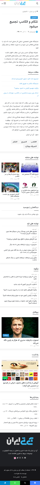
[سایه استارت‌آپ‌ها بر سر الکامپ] (10, 167)
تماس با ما (16, 477)
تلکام (14, 142)
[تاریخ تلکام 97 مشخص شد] (30, 167)
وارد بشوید (21, 214)
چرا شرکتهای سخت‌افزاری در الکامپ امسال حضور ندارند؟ (29, 191)
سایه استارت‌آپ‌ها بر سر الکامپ (12, 175)
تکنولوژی (25, 11)
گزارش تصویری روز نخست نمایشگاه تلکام (11, 195)
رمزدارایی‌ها (34, 397)
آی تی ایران (33, 11)
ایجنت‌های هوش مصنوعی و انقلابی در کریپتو (23, 404)
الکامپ (33, 142)
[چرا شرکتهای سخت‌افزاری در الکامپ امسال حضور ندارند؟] (30, 185)
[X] (22, 458)
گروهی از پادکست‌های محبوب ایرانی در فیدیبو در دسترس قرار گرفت (20, 384)
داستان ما (24, 477)
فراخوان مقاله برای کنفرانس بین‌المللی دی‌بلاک (22, 411)
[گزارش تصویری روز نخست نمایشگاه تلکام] (10, 187)
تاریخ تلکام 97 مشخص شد (30, 174)
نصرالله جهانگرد (30, 146)
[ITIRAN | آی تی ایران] (20, 3)
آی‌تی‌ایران (32, 32)
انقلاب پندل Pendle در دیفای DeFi (25, 418)
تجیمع (23, 142)
